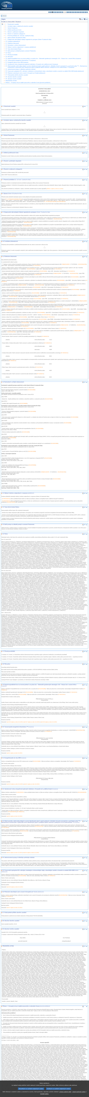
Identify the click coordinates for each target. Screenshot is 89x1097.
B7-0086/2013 (20, 811)
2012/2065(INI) (60, 280)
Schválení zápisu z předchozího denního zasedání (20, 26)
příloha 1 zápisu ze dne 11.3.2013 (55, 188)
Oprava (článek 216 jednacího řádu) (16, 37)
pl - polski (77, 12)
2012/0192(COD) (62, 472)
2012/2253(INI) (48, 458)
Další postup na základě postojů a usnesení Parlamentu (22, 51)
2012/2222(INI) (25, 322)
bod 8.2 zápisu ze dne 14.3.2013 (14, 816)
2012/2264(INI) (74, 277)
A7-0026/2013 (70, 285)
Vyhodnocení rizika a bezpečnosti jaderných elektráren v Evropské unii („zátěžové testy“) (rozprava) (33, 64)
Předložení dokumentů (13, 43)
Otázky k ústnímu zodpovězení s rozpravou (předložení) (22, 47)
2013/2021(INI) (25, 432)
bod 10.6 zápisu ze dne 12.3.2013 (15, 722)
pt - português (78, 12)
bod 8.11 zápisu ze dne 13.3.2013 (15, 784)
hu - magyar (72, 12)
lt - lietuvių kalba (70, 12)
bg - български (49, 12)
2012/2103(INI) (37, 298)
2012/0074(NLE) (13, 296)
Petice (9, 52)
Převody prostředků (12, 54)
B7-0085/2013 (47, 343)
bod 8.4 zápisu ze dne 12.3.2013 (31, 852)
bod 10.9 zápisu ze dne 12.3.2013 (15, 887)
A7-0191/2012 (75, 831)
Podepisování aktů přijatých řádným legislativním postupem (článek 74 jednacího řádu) (29, 39)
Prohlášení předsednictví (14, 41)
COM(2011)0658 (83, 301)
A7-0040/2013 (8, 310)
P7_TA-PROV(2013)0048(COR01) (13, 199)
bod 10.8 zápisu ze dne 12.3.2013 (49, 722)
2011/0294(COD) (82, 264)
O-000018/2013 (6, 501)
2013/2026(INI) (67, 422)
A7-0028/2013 (16, 290)
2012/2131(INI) (65, 309)
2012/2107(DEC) (31, 269)
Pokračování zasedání (13, 24)
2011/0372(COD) (24, 831)
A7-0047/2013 (50, 317)
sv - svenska (87, 12)
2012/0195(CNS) (81, 325)
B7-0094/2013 (12, 360)
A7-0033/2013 (41, 296)
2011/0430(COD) (11, 332)
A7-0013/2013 (57, 269)
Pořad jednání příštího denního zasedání (18, 75)
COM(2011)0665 (57, 273)
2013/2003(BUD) (61, 201)
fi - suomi (85, 12)
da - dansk (54, 12)
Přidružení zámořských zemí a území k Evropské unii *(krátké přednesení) (26, 73)
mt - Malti (73, 12)
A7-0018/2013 (70, 271)
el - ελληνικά (59, 12)
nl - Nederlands (75, 12)
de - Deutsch (55, 12)
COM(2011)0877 (78, 330)
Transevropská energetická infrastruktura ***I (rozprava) (22, 60)
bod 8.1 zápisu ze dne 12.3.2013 (14, 753)
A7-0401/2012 (62, 328)
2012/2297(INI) (48, 399)
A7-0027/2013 (64, 287)
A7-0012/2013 (36, 265)
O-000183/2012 (6, 498)
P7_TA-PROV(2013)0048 (50, 201)
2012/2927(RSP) (11, 502)
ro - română (80, 12)
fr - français (62, 12)
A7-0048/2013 (76, 319)
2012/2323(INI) (56, 479)
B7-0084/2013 (45, 336)
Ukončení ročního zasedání (14, 78)
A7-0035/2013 (64, 298)
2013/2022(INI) (12, 437)
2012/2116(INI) (29, 328)
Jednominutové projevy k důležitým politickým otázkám (22, 69)
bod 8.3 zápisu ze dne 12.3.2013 (14, 852)
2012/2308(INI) (23, 403)
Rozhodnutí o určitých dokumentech (17, 45)
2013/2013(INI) (32, 451)
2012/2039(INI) (43, 271)
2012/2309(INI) (40, 312)
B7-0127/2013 (38, 367)
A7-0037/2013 (58, 306)
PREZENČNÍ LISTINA (11, 80)
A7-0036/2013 (51, 302)
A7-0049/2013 (53, 322)
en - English (60, 12)
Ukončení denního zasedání (15, 77)
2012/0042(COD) (39, 826)
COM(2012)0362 (64, 325)
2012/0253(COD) (58, 219)
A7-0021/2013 (37, 274)
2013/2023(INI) (54, 443)
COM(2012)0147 (81, 295)
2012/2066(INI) (36, 287)
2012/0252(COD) (11, 231)
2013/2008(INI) (41, 485)
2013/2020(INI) (74, 417)
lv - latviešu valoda (69, 12)
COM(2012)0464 (22, 285)
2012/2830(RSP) (82, 792)
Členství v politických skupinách (16, 32)
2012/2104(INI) (75, 289)
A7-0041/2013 (80, 312)
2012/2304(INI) (35, 293)
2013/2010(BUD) (46, 314)
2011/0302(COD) (74, 273)
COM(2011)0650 (66, 264)
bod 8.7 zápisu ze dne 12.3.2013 (14, 907)
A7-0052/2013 (24, 326)
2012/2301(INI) (42, 319)
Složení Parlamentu (12, 28)
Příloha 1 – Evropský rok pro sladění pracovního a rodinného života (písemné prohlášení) (27, 82)
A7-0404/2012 (37, 332)
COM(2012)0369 (45, 472)
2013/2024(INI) (31, 389)
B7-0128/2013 (40, 373)
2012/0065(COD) (28, 306)
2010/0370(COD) (28, 222)
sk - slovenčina (82, 12)
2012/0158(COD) (11, 236)
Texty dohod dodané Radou (14, 49)
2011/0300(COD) (13, 302)
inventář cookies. (44, 1093)
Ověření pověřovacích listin (14, 30)
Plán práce (10, 56)
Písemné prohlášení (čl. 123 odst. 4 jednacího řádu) (21, 35)
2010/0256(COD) (27, 225)
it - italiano (67, 12)
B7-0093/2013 (64, 352)
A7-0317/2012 (5, 827)
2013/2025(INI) (39, 428)
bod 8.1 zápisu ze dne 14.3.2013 (31, 784)
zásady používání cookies (79, 1091)
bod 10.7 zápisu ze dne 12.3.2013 (31, 722)
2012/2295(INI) (32, 465)
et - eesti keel (57, 12)
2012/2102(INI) (23, 317)
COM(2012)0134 (12, 306)
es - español (50, 12)
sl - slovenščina (83, 12)
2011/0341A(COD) (39, 285)
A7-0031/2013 (62, 293)
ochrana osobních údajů (65, 1091)
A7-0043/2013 (76, 314)
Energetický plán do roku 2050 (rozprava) (18, 62)
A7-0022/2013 (19, 278)
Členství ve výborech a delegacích (16, 33)
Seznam (4, 15)
